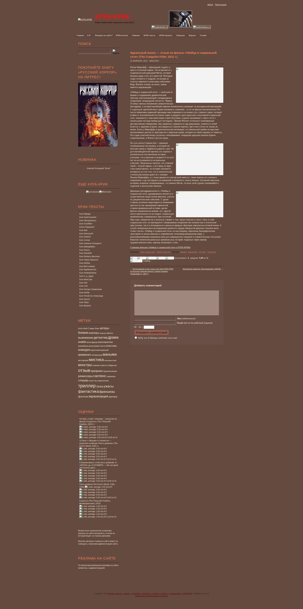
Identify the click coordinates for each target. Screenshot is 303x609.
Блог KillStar (84, 263)
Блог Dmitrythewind (87, 273)
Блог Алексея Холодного (90, 243)
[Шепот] (141, 258)
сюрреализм (103, 381)
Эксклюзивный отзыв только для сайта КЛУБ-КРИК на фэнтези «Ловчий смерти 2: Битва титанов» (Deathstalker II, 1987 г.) (151, 271)
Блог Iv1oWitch (85, 224)
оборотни (112, 365)
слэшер (83, 380)
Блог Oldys (84, 302)
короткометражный (99, 350)
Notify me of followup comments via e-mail (157, 338)
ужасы (109, 386)
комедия (84, 349)
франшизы (107, 391)
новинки (96, 365)
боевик (83, 332)
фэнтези (83, 396)
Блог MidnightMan (87, 247)
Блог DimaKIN (85, 253)
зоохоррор (91, 342)
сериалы (111, 376)
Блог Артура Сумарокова (90, 289)
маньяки (110, 354)
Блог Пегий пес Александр (91, 296)
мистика (96, 359)
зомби (82, 342)
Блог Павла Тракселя (88, 260)
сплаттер (93, 381)
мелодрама (83, 360)
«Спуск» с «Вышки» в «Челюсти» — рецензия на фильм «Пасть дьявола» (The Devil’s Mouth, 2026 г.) (98, 443)
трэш (99, 386)
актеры (104, 328)
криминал (84, 354)
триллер (87, 385)
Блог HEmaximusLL (88, 220)
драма (113, 337)
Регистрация (220, 5)
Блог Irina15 (84, 299)
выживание (85, 337)
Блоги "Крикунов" (87, 227)
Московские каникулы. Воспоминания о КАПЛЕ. (202, 269)
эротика (113, 396)
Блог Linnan (84, 240)
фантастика (88, 391)
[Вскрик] (161, 258)
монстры (85, 365)
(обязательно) (186, 318)
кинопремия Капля (97, 346)
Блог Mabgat (84, 214)
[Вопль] (170, 258)
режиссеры (85, 376)
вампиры (94, 332)
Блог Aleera (84, 250)
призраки (97, 371)
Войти (210, 5)
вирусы (110, 333)
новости (103, 365)
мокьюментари (110, 360)
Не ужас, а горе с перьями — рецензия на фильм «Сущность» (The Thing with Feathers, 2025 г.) (98, 421)
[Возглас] (151, 258)
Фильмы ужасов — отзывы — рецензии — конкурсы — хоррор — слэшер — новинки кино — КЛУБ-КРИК (150, 593)
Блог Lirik (83, 286)
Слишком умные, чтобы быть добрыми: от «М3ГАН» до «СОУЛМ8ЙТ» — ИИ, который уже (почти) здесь (98, 465)
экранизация (98, 396)
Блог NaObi (84, 292)
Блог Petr (83, 283)
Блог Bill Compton (87, 266)
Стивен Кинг (93, 328)
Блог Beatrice (85, 306)
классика (111, 345)
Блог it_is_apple (86, 276)
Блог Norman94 (86, 234)
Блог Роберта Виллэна (89, 256)
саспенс (99, 376)
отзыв (84, 370)
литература (96, 355)
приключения (110, 371)
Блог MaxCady (85, 279)
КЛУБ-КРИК (82, 328)
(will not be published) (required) (194, 323)
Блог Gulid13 (85, 237)
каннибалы (83, 346)
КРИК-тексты (163, 252)
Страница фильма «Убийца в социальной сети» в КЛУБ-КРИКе (160, 247)
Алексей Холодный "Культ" (99, 168)
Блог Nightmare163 (87, 269)
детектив (100, 337)
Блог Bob (83, 230)
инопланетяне (105, 342)
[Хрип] (133, 258)
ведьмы (103, 333)
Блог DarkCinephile (87, 217)
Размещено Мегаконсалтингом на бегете (151, 596)
